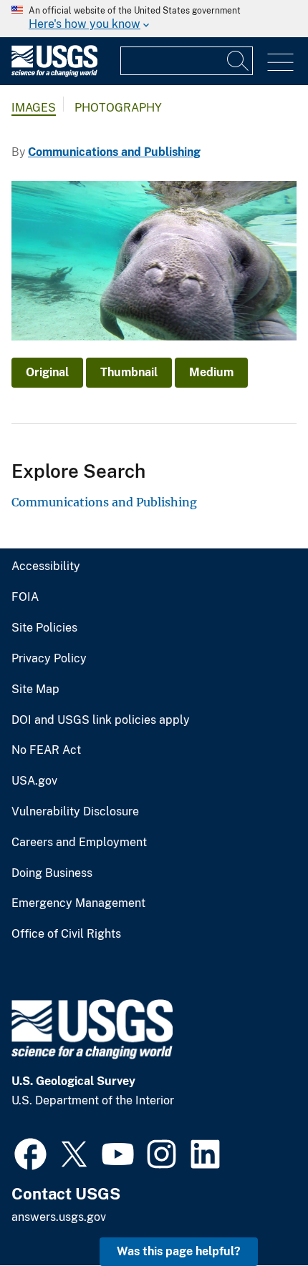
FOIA (25, 597)
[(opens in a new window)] (30, 1152)
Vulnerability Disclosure (75, 811)
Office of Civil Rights (66, 934)
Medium (211, 372)
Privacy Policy (49, 658)
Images (33, 107)
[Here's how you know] (154, 18)
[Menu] (280, 62)
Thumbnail (129, 372)
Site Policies (44, 628)
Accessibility (45, 566)
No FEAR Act (46, 750)
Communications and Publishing (114, 152)
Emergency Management (78, 903)
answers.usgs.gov (58, 1217)
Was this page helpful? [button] (179, 1251)
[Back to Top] (256, 1214)
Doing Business (51, 873)
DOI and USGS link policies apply (100, 720)
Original (47, 372)
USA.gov (34, 781)
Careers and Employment (79, 842)
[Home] (54, 73)
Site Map (35, 689)
